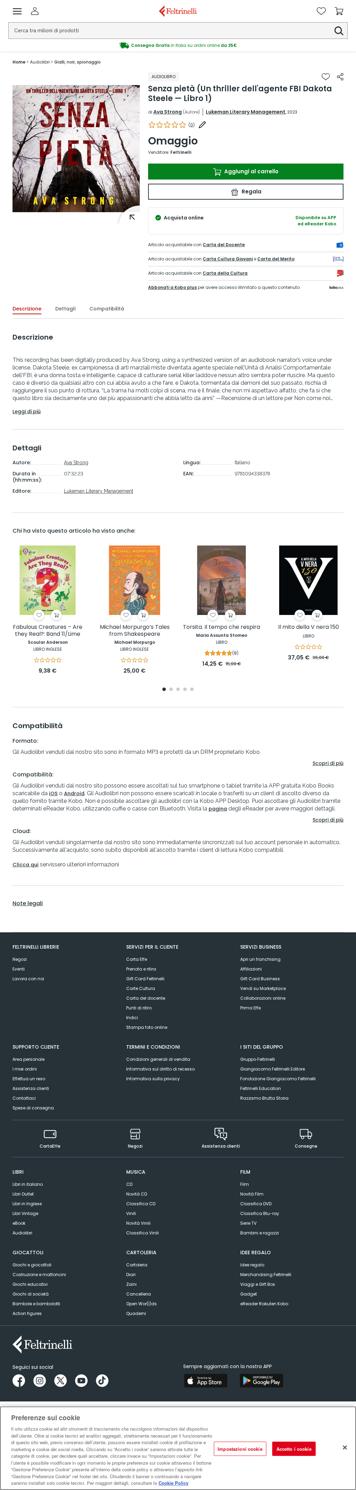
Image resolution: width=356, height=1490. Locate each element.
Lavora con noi (28, 979)
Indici (132, 1018)
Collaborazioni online (262, 998)
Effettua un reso (29, 1079)
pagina (218, 808)
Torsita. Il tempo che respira (221, 627)
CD (129, 1184)
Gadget (248, 1294)
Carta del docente (145, 998)
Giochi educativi (30, 1284)
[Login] (35, 11)
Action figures (27, 1313)
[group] (178, 45)
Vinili (131, 1213)
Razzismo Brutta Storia (264, 1098)
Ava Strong (167, 111)
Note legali (28, 903)
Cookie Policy (173, 1483)
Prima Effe (250, 1008)
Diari (131, 1274)
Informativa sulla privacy (153, 1079)
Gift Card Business (260, 979)
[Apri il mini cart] (339, 11)
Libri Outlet (23, 1194)
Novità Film (252, 1194)
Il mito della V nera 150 (308, 627)
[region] (178, 1448)
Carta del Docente (224, 245)
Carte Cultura (140, 988)
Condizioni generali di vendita (158, 1059)
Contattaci (24, 1098)
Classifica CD (140, 1204)
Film (244, 1184)
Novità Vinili (138, 1223)
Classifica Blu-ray (259, 1213)
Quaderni (136, 1313)
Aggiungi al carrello (250, 171)
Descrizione (27, 308)
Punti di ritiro (139, 1008)
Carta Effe (136, 959)
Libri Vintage (25, 1213)
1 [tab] (164, 690)
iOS (53, 793)
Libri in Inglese (27, 1204)
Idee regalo (252, 1265)
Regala (250, 191)
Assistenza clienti (31, 1088)
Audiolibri (22, 1233)
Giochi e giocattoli (32, 1265)
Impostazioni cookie (240, 1448)
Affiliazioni (251, 969)
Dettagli (65, 308)
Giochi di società (31, 1294)
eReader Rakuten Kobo (264, 1304)
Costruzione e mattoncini (39, 1274)
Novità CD (136, 1194)
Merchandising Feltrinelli (265, 1274)
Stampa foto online (146, 1027)
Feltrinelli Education (260, 1088)
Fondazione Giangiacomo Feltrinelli (278, 1079)
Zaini (131, 1284)
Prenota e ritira (141, 969)
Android (74, 793)
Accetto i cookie (294, 1448)
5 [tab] (192, 690)
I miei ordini (25, 1069)
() (191, 125)
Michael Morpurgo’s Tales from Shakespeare (135, 631)
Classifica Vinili (142, 1233)
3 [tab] (178, 690)
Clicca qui (26, 864)
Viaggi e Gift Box (257, 1284)
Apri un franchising (260, 959)
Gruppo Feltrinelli (257, 1059)
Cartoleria (136, 1265)
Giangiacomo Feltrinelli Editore (272, 1069)
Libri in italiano (28, 1184)
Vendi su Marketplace (263, 988)
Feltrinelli (180, 152)
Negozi (20, 959)
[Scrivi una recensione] (202, 124)
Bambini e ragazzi (259, 1233)
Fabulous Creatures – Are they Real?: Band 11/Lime (47, 631)
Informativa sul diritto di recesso (160, 1069)
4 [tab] (185, 690)
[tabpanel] (47, 610)
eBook (19, 1223)
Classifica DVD (256, 1204)
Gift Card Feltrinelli (145, 979)
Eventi (19, 969)
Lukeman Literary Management (245, 111)
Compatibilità (106, 308)
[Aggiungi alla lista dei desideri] (326, 76)
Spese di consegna (33, 1108)
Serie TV (248, 1223)
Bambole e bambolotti (36, 1304)
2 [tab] (171, 690)
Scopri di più (328, 763)
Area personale (28, 1059)
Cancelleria (138, 1294)
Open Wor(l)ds (141, 1304)
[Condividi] (340, 77)
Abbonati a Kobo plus (172, 287)
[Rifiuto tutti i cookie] (345, 1447)
